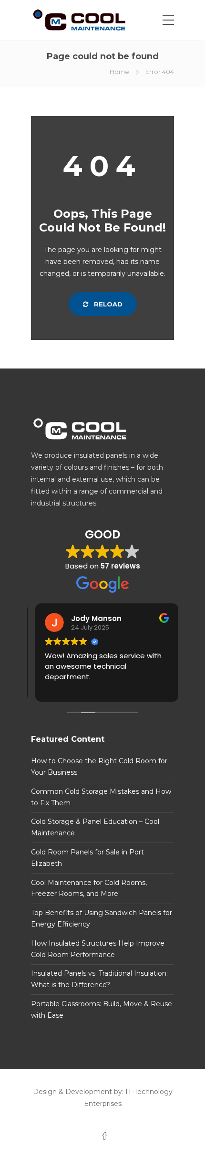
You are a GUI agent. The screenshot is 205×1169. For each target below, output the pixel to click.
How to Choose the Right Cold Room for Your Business (99, 767)
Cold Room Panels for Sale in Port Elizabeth (87, 858)
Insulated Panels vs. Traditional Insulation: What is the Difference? (99, 979)
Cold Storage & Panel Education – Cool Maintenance (95, 827)
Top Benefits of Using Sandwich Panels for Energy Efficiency (101, 918)
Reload (107, 304)
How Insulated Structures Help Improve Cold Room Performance (97, 949)
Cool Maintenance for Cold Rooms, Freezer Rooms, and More (89, 888)
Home (119, 71)
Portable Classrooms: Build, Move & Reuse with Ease (101, 1010)
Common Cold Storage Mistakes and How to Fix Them (101, 797)
